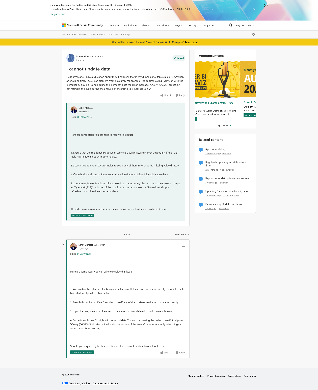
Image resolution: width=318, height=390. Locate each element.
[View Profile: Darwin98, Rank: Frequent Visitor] (70, 58)
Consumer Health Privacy (105, 383)
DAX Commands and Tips (119, 34)
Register (240, 25)
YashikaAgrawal (231, 195)
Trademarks (250, 375)
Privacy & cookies (216, 375)
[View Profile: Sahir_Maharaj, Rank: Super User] (73, 246)
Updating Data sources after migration (227, 191)
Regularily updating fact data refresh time (226, 163)
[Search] (231, 25)
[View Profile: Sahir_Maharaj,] (74, 109)
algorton (224, 182)
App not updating (215, 149)
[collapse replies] (63, 244)
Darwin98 (81, 56)
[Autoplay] (219, 125)
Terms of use (234, 375)
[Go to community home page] (82, 25)
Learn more (191, 42)
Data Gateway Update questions (223, 204)
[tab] (223, 125)
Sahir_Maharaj (86, 107)
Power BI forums (98, 34)
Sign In (251, 25)
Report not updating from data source (227, 178)
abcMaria (226, 153)
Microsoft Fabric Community (74, 34)
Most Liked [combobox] (182, 234)
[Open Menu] (253, 34)
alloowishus (228, 169)
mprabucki (224, 208)
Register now (58, 14)
